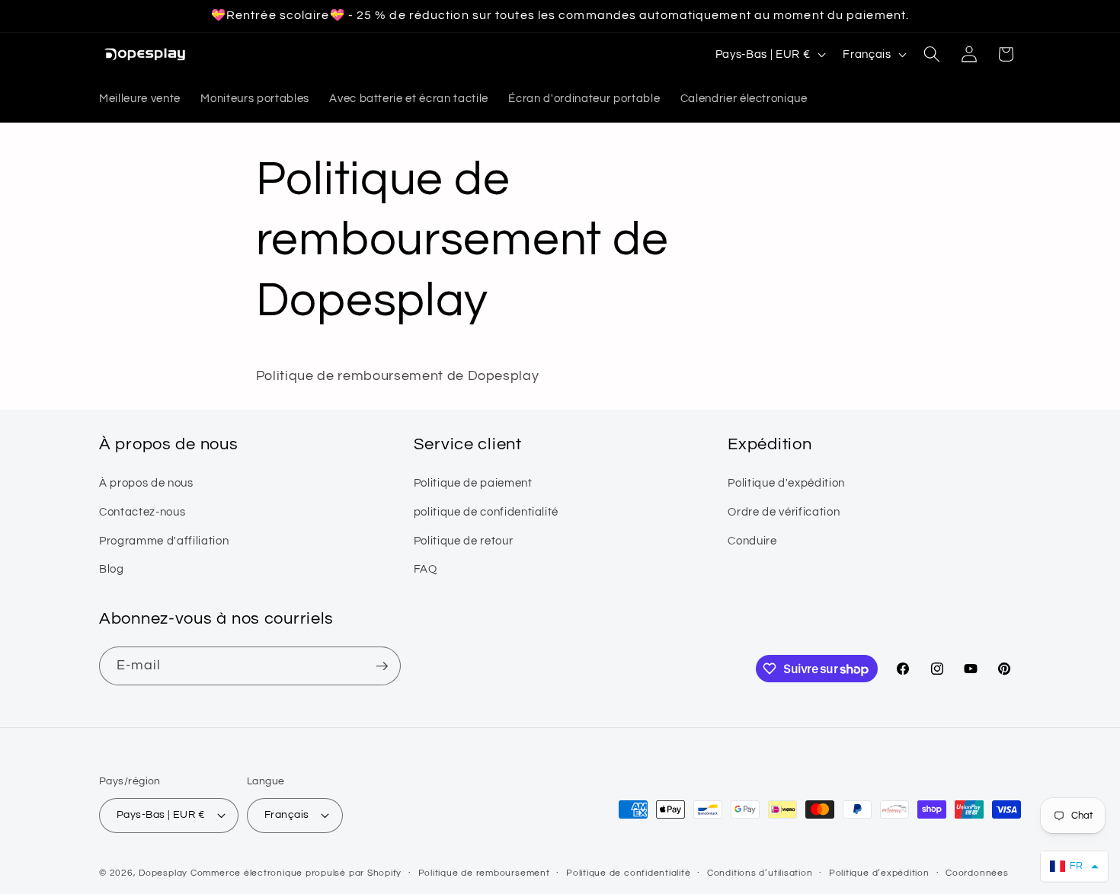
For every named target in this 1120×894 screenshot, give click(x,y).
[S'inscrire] (381, 666)
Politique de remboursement (484, 873)
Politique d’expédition (879, 873)
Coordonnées (977, 873)
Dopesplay (163, 873)
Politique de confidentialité (628, 873)
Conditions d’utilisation (759, 873)
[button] (932, 54)
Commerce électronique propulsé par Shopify (296, 873)
